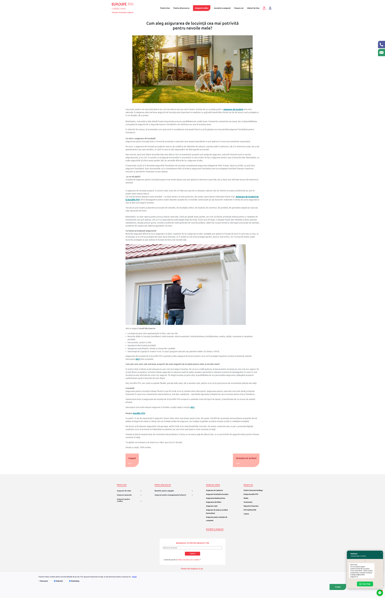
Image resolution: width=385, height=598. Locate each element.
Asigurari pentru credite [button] (123, 500)
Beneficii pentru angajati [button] (164, 491)
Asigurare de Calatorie (214, 490)
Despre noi (239, 8)
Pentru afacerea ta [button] (163, 485)
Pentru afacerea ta (181, 8)
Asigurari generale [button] (124, 495)
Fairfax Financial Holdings (253, 490)
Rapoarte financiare (251, 506)
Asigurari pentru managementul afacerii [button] (170, 495)
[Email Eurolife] (381, 52)
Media (246, 498)
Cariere (246, 514)
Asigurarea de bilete (213, 502)
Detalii (134, 577)
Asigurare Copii (211, 506)
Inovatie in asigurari (215, 529)
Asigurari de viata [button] (124, 491)
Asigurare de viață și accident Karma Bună (217, 511)
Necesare (44, 581)
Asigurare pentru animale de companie (216, 518)
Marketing (75, 581)
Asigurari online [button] (213, 485)
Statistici (59, 581)
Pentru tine (165, 8)
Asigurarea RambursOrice (215, 498)
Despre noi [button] (248, 485)
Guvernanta (248, 502)
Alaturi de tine (253, 8)
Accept (337, 587)
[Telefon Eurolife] (381, 44)
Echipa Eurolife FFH (251, 494)
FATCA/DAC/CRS (250, 510)
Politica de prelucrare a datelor (188, 560)
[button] (381, 552)
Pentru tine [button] (122, 485)
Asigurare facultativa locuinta (217, 494)
